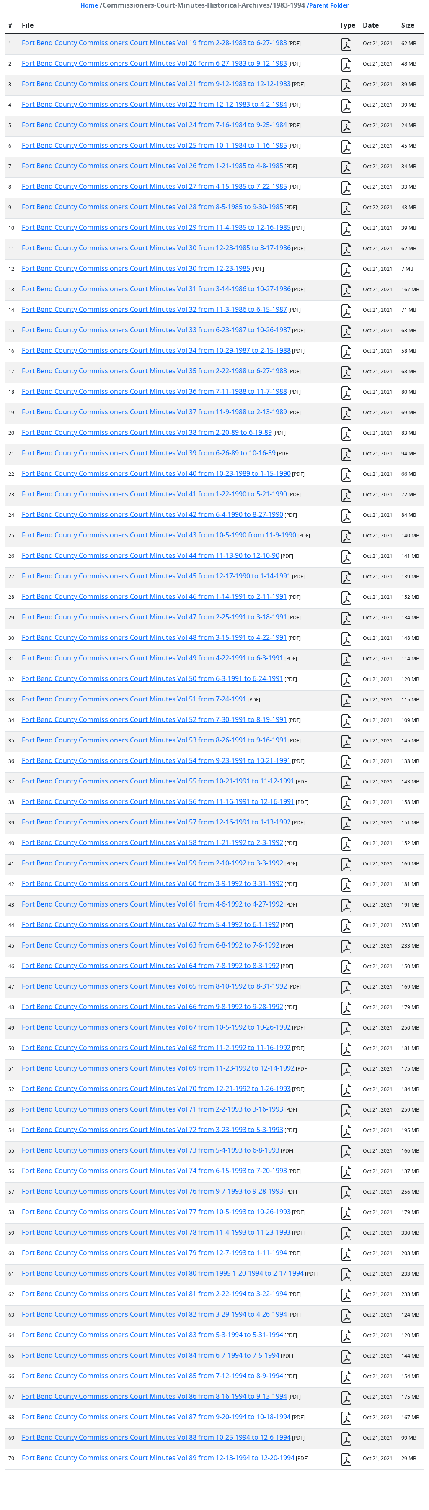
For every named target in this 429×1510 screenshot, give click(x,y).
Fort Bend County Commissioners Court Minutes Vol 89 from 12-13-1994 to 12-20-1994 (158, 1457)
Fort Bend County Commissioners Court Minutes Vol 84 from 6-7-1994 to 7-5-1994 (150, 1355)
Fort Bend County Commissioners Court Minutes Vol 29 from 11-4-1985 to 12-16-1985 (156, 227)
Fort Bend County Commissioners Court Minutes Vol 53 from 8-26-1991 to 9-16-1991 (154, 740)
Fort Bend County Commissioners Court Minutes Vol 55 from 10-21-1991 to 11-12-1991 (158, 781)
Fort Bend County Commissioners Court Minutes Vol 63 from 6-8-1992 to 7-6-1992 (150, 945)
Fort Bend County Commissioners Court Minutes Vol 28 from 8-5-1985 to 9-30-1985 (152, 206)
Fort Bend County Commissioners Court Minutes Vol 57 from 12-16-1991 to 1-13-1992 (156, 822)
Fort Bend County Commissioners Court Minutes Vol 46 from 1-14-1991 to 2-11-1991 (154, 596)
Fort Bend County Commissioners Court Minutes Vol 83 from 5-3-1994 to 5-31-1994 (152, 1334)
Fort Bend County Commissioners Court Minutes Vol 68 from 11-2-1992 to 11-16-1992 (156, 1047)
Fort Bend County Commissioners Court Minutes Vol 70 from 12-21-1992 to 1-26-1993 (156, 1088)
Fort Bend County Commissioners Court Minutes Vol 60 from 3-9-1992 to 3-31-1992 (152, 883)
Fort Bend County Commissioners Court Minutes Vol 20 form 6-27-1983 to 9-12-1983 (154, 63)
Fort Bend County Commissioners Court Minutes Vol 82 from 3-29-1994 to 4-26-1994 (154, 1314)
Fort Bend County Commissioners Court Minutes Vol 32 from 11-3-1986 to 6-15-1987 (154, 309)
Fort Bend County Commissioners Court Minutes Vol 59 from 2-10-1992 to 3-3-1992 (152, 863)
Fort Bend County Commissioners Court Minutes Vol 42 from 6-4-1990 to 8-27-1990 (152, 514)
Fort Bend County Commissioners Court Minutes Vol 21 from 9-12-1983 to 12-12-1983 (156, 83)
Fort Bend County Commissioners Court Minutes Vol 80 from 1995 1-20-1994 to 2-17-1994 (163, 1273)
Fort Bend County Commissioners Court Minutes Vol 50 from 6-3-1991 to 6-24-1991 (152, 678)
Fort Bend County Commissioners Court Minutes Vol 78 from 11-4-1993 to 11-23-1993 (156, 1232)
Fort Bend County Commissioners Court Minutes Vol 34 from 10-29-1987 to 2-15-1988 (156, 350)
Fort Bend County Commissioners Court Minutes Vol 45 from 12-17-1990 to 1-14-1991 (156, 575)
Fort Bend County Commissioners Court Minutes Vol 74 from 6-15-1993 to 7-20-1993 (154, 1170)
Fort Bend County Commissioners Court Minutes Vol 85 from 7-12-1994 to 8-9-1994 (152, 1375)
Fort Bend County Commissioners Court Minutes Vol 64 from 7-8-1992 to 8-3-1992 (150, 965)
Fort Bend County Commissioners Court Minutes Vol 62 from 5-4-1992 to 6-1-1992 (150, 924)
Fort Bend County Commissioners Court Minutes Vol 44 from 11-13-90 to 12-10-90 (150, 555)
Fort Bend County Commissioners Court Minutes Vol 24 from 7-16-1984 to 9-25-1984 (154, 124)
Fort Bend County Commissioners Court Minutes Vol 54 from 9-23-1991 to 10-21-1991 (156, 760)
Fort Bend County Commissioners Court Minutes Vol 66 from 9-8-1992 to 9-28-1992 (152, 1006)
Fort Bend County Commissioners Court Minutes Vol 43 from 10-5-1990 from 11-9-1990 (159, 534)
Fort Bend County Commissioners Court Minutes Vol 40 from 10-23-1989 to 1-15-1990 (156, 473)
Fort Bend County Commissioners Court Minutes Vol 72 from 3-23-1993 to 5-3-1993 (152, 1129)
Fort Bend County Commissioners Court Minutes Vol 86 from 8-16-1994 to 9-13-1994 (154, 1396)
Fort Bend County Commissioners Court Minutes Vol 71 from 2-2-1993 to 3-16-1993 (152, 1109)
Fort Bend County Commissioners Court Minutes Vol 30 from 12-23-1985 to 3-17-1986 (156, 247)
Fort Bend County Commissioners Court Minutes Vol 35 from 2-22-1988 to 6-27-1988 (154, 370)
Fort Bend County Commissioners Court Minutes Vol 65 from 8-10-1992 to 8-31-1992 (154, 986)
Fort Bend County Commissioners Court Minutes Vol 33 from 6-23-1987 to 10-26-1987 (156, 329)
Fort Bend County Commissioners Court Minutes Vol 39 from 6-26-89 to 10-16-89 (149, 452)
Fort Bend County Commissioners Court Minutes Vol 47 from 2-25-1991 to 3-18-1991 (154, 616)
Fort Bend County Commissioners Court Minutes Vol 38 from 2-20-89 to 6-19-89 (147, 432)
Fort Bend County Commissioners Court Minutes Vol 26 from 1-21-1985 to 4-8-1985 (152, 165)
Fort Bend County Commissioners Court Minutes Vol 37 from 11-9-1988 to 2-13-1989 (154, 411)
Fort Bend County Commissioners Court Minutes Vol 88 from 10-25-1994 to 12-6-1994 (156, 1437)
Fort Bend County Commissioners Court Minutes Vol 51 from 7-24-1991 (134, 699)
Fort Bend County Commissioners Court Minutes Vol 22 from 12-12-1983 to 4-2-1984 (154, 104)
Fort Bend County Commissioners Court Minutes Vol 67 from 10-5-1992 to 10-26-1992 (156, 1027)
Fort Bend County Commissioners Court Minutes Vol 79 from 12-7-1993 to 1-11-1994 (154, 1252)
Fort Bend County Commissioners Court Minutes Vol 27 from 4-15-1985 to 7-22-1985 (154, 186)
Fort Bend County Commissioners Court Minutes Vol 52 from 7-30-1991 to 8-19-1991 (154, 719)
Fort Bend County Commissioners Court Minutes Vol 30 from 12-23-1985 (136, 268)
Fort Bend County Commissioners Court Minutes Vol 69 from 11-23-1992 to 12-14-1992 (158, 1068)
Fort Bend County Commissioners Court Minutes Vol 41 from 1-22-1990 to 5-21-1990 (154, 493)
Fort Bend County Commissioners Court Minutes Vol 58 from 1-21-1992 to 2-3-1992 (152, 842)
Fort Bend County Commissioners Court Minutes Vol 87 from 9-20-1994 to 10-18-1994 (156, 1416)
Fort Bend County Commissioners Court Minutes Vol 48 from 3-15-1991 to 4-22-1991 (154, 637)
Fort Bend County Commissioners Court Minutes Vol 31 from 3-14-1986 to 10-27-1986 (156, 288)
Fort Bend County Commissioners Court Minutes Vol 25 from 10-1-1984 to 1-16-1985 (154, 145)
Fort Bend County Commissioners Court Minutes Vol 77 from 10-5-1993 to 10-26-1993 (156, 1211)
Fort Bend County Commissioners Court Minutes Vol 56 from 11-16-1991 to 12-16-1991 (158, 801)
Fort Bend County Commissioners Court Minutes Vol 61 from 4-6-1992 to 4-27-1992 (152, 904)
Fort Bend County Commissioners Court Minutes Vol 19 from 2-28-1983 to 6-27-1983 (154, 42)
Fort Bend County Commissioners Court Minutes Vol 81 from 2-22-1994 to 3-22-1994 (154, 1293)
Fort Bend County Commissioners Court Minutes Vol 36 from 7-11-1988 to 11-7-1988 (154, 391)
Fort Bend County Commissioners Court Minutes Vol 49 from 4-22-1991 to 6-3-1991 (152, 658)
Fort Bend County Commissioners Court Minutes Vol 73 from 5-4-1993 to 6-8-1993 (150, 1150)
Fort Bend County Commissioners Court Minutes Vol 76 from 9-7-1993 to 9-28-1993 (152, 1191)
